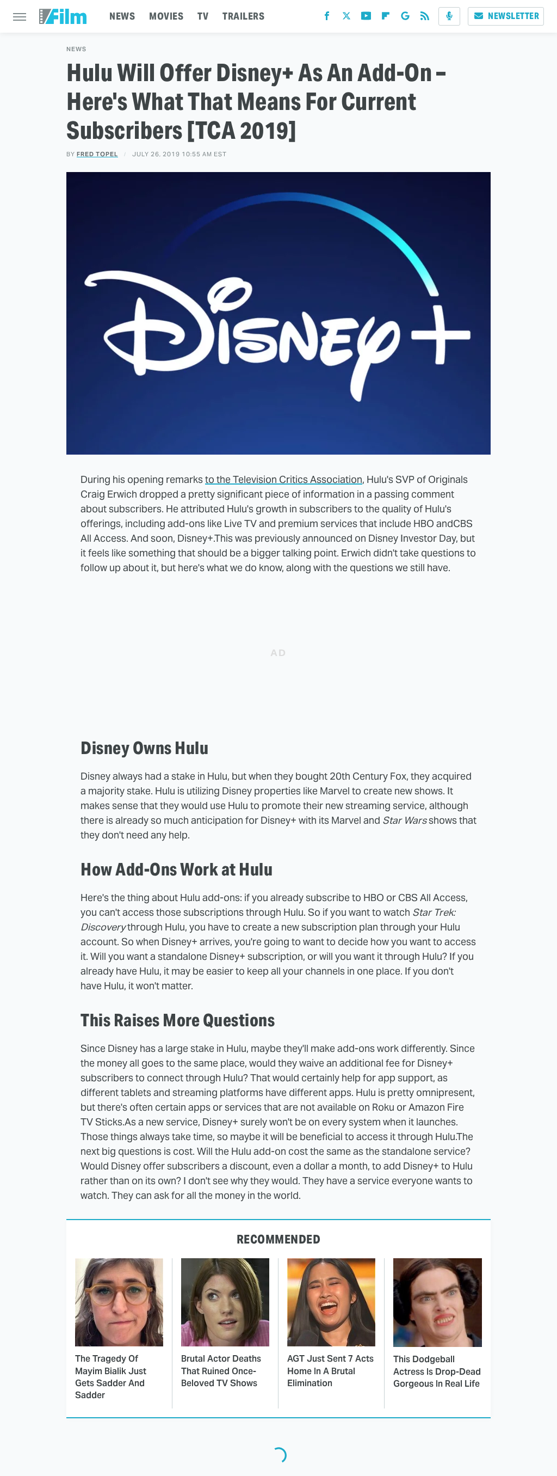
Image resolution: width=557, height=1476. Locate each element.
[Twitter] (346, 18)
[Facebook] (327, 18)
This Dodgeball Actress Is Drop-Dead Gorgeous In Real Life (437, 1371)
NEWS (122, 16)
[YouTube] (366, 18)
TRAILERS (243, 16)
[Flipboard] (386, 18)
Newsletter (513, 16)
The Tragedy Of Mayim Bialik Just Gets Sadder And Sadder (110, 1377)
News (76, 49)
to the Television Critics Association (283, 479)
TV (202, 16)
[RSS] (425, 18)
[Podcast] (449, 16)
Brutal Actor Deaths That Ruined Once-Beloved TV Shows (221, 1371)
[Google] (405, 18)
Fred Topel (97, 154)
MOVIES (166, 16)
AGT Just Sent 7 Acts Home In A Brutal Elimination (330, 1371)
